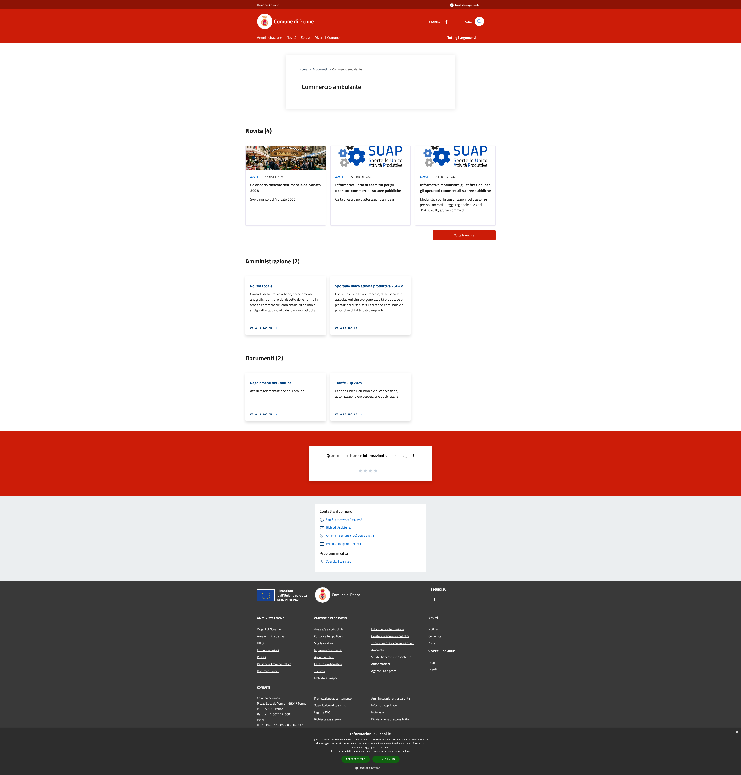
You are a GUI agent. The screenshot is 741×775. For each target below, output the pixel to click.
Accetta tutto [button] (355, 759)
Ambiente (377, 650)
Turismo (319, 671)
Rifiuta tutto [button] (386, 759)
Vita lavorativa (323, 643)
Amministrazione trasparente (390, 698)
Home (303, 69)
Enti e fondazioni (268, 650)
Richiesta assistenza (327, 719)
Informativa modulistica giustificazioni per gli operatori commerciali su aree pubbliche (455, 188)
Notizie (433, 629)
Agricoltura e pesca (383, 670)
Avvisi (254, 177)
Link (407, 751)
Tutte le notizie (464, 235)
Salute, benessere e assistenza (391, 657)
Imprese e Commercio (328, 650)
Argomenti (320, 69)
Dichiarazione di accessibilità (390, 719)
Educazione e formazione (387, 629)
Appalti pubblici (324, 657)
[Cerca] (479, 21)
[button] (370, 768)
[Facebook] (445, 21)
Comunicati (435, 636)
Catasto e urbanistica (328, 664)
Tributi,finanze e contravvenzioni (392, 643)
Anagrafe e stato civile (328, 629)
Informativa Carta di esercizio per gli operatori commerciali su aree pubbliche (368, 188)
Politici (261, 657)
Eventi (432, 669)
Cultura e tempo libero (328, 636)
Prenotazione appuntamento (333, 698)
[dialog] (370, 751)
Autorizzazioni (380, 664)
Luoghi (432, 662)
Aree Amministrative (270, 636)
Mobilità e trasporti (326, 678)
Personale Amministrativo (274, 664)
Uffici (260, 643)
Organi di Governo (269, 629)
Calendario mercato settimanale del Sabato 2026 (285, 188)
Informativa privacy (384, 705)
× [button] (736, 732)
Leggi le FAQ (322, 712)
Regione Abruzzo (268, 5)
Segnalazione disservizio (330, 705)
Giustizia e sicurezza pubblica (390, 636)
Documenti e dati (268, 671)
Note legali (378, 712)
